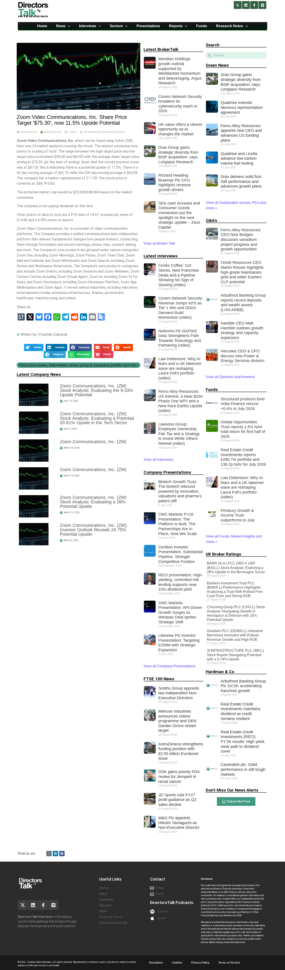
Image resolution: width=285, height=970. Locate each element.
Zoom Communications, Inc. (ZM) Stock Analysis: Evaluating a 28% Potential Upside (93, 502)
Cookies (177, 962)
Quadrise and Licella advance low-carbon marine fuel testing (239, 158)
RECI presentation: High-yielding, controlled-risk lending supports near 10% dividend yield (180, 582)
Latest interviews (160, 256)
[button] (33, 347)
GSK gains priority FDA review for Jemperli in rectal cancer (179, 776)
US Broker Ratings (110, 132)
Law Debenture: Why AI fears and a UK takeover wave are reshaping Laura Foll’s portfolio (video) (180, 368)
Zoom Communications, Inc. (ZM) (93, 441)
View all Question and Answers (230, 377)
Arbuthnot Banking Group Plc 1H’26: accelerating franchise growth (243, 686)
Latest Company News (39, 374)
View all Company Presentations (169, 666)
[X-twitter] (238, 5)
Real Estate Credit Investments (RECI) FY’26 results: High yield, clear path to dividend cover (243, 741)
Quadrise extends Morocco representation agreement (242, 107)
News (60, 26)
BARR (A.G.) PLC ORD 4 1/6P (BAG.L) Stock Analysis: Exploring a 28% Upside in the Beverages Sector (236, 567)
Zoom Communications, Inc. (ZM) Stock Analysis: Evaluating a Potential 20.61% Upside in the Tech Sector (97, 418)
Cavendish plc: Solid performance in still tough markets (243, 769)
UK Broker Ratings (223, 554)
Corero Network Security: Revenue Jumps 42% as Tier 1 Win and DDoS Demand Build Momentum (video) (180, 308)
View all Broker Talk (159, 243)
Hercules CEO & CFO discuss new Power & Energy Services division (242, 356)
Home (42, 26)
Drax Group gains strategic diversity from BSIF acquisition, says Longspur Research (178, 154)
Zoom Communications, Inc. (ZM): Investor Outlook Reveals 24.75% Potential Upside (94, 530)
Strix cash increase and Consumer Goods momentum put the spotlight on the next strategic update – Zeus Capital (179, 215)
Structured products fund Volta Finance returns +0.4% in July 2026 (243, 404)
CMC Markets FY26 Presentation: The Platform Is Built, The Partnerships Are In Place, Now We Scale (177, 524)
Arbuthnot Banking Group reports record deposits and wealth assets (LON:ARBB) (243, 302)
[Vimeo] (262, 5)
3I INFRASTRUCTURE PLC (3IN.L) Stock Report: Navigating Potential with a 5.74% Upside (235, 655)
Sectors (116, 26)
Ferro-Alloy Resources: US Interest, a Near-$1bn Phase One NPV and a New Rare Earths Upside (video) (180, 401)
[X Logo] (49, 853)
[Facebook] (62, 853)
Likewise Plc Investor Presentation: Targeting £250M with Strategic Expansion (179, 642)
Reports (176, 26)
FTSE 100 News (159, 678)
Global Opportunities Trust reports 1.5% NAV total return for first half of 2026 (243, 429)
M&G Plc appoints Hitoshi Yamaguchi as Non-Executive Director (179, 823)
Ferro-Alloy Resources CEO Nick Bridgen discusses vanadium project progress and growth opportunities (241, 239)
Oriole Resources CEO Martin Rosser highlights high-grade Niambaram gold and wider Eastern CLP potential (242, 272)
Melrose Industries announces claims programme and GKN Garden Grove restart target (177, 721)
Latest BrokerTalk (161, 49)
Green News (217, 65)
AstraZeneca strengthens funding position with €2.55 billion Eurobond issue (180, 751)
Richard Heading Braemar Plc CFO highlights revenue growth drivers (174, 182)
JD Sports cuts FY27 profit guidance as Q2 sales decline (177, 800)
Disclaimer (156, 962)
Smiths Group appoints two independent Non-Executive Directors (178, 693)
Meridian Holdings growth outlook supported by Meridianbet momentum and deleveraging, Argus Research (180, 71)
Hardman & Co (220, 671)
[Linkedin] (246, 5)
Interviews (87, 26)
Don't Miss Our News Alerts (232, 790)
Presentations (148, 26)
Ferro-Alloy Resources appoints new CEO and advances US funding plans (241, 133)
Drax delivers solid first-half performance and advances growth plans (241, 181)
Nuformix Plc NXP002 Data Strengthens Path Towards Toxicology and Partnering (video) (179, 338)
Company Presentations (167, 472)
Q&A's (211, 220)
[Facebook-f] (254, 5)
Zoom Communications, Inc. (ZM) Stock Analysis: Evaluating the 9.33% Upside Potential (96, 390)
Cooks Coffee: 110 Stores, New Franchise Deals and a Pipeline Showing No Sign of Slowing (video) (178, 275)
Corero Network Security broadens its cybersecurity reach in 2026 (180, 103)
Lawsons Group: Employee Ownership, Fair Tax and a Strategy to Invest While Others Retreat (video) (179, 434)
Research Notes (229, 26)
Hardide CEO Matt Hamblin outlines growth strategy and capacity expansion (242, 330)
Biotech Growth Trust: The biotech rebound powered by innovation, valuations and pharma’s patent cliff (180, 491)
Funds (201, 26)
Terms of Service (229, 962)
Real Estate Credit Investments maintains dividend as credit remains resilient (241, 711)
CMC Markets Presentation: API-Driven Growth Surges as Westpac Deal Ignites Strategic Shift (180, 612)
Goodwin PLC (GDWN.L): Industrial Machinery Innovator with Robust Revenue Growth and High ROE (235, 635)
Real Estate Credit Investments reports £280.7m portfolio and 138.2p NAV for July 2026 (243, 457)
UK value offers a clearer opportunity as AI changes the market (180, 129)
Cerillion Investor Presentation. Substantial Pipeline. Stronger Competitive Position (180, 554)
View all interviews (159, 459)
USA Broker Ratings (92, 132)
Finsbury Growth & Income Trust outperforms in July (237, 515)
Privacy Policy (200, 962)
